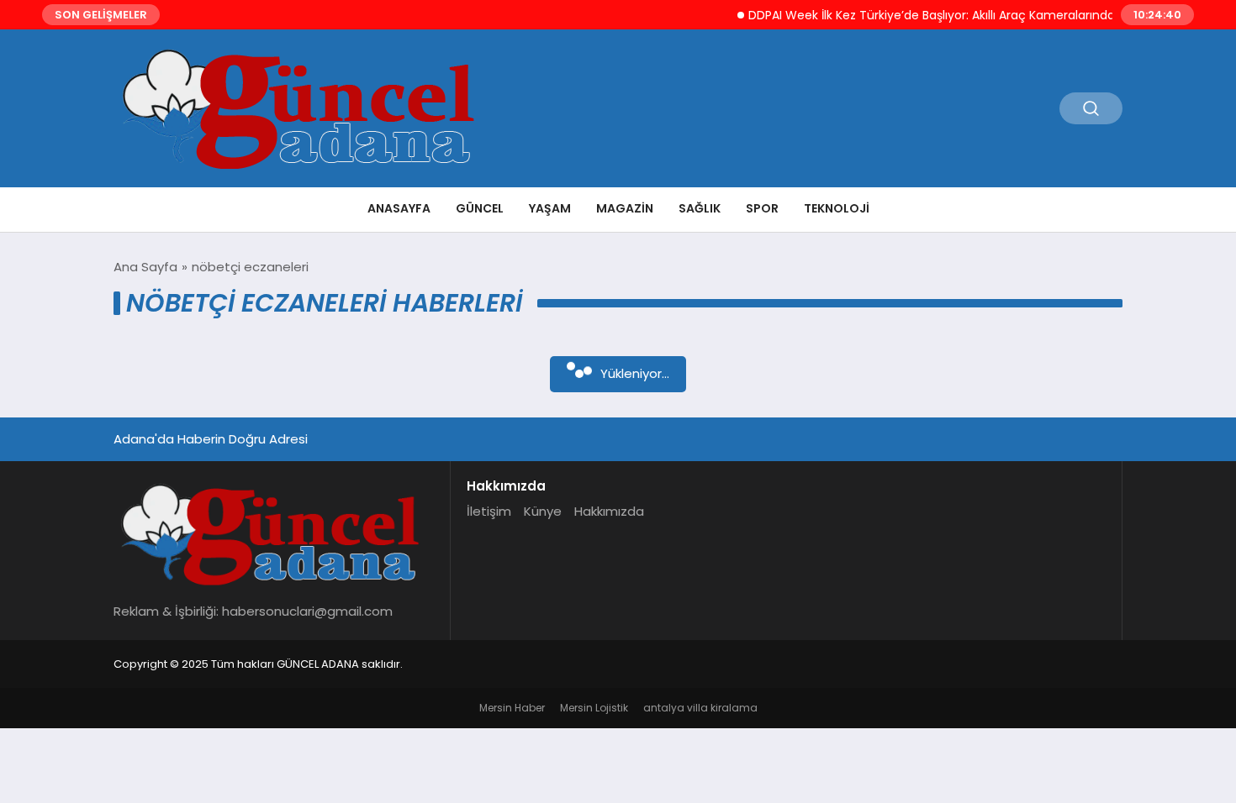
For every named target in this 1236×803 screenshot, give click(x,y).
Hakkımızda (609, 511)
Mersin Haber (512, 708)
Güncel (480, 208)
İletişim (489, 511)
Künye (543, 511)
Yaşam (550, 208)
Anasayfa (398, 208)
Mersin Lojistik (594, 708)
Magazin (624, 208)
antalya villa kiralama (700, 708)
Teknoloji (836, 208)
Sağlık (700, 208)
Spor (762, 208)
